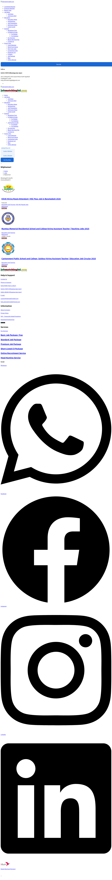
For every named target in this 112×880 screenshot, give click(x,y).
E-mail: (3, 295)
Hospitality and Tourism (8, 204)
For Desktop (14, 36)
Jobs (5, 173)
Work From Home (13, 47)
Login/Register (12, 45)
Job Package (11, 56)
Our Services (11, 38)
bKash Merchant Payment (8, 869)
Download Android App (7, 320)
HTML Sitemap (12, 60)
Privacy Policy (5, 313)
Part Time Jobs (12, 49)
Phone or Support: (6, 282)
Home (6, 95)
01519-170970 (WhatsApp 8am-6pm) (11, 289)
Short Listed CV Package (12, 348)
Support (6, 29)
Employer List (12, 52)
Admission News (12, 25)
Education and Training (8, 233)
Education (7, 18)
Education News (12, 19)
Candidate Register (9, 7)
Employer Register (9, 8)
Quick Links (7, 43)
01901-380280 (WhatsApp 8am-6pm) (11, 292)
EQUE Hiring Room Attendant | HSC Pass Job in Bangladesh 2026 (31, 198)
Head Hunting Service (11, 357)
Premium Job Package (11, 344)
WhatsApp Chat (12, 30)
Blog (9, 58)
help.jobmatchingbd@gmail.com (10, 302)
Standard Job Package (11, 339)
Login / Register (7, 151)
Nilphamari (4, 206)
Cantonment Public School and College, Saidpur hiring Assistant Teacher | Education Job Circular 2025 (48, 258)
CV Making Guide (13, 32)
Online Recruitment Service (13, 353)
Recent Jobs (7, 10)
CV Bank (10, 54)
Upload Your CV (5, 148)
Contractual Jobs (13, 51)
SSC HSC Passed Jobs (22, 204)
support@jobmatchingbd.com (9, 298)
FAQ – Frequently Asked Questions (11, 316)
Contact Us (11, 41)
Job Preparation (12, 23)
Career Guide (11, 27)
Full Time (4, 208)
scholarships (11, 21)
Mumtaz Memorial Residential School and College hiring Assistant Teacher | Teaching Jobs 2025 (45, 228)
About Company (5, 310)
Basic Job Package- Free (12, 335)
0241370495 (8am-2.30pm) (8, 286)
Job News (7, 12)
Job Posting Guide (13, 123)
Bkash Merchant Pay (13, 40)
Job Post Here (7, 160)
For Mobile (14, 34)
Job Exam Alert (12, 16)
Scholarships (11, 106)
